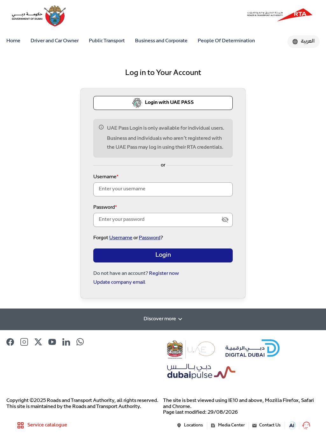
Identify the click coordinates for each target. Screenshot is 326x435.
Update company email (119, 283)
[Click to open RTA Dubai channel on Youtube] (52, 342)
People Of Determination (226, 41)
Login (163, 255)
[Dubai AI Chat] (292, 425)
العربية (308, 41)
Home (13, 41)
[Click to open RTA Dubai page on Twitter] (38, 342)
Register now (164, 274)
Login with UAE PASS (169, 103)
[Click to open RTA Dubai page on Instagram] (24, 342)
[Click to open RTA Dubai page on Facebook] (10, 342)
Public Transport (107, 41)
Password (104, 208)
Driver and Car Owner (55, 41)
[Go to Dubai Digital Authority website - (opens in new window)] (253, 349)
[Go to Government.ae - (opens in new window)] (191, 349)
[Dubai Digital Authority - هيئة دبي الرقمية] (280, 16)
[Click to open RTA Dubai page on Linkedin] (66, 342)
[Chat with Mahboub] (306, 425)
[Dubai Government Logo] (29, 15)
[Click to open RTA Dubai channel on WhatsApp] (80, 342)
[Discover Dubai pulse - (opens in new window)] (200, 374)
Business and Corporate (161, 41)
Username (105, 177)
